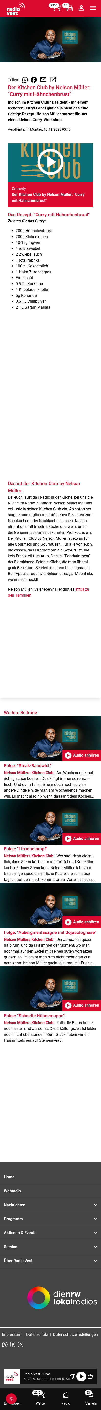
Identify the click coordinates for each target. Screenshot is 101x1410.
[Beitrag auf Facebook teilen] (34, 80)
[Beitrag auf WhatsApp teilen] (25, 80)
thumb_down (73, 1376)
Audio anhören (81, 755)
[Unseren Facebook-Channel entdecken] (13, 1344)
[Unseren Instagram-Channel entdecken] (21, 1344)
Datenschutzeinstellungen (75, 1334)
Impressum (11, 1334)
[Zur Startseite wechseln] (15, 9)
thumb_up (90, 1376)
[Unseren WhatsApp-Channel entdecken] (5, 1344)
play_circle (81, 1376)
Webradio (12, 1191)
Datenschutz (37, 1334)
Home (9, 1177)
